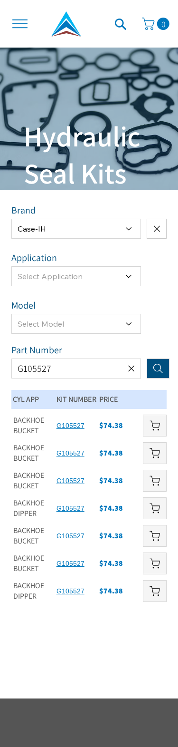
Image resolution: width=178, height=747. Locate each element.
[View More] (155, 426)
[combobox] (76, 229)
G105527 (70, 425)
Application (34, 257)
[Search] (121, 24)
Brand (23, 210)
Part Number (36, 350)
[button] (157, 24)
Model (23, 305)
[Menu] (20, 24)
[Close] (157, 229)
